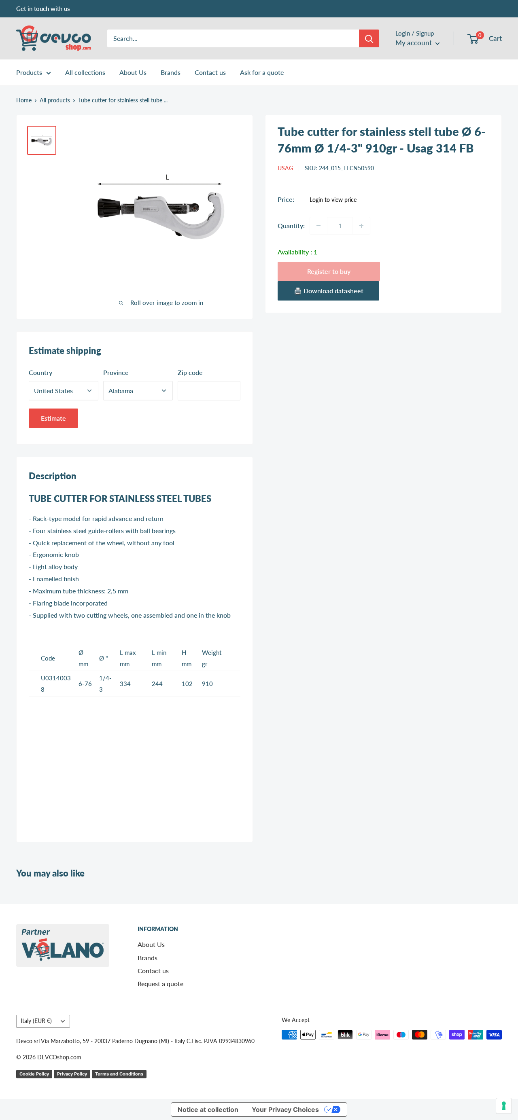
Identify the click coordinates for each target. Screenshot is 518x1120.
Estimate (53, 418)
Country (40, 372)
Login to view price (333, 200)
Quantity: (291, 225)
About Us (132, 72)
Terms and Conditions (119, 1074)
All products (55, 100)
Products (29, 72)
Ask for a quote (262, 72)
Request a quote (160, 983)
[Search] (369, 38)
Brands (170, 72)
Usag (285, 168)
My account (414, 42)
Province (116, 372)
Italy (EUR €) (36, 1021)
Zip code (190, 372)
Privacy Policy (72, 1074)
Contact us (210, 72)
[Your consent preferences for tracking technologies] (504, 1106)
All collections (85, 72)
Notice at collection (208, 1109)
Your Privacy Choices (285, 1109)
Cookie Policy (34, 1074)
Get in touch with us (43, 8)
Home (24, 100)
